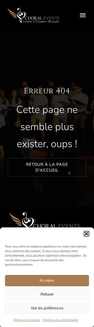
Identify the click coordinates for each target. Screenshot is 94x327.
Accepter (47, 280)
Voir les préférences (47, 308)
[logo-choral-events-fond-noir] (33, 9)
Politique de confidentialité (60, 320)
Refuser (47, 294)
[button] (86, 233)
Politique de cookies (27, 320)
